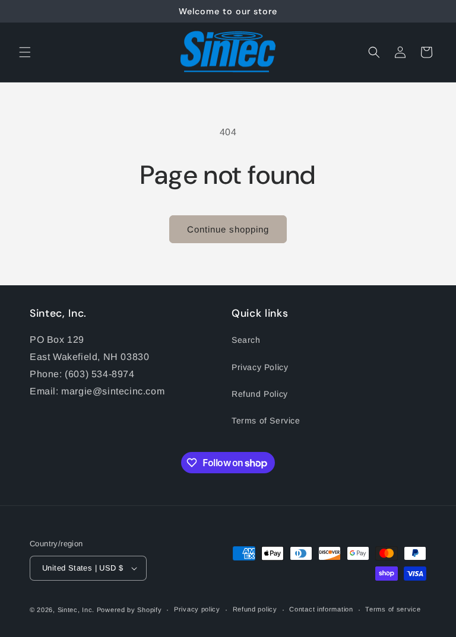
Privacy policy (197, 609)
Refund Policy (260, 394)
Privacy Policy (260, 367)
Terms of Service (266, 420)
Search (246, 340)
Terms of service (392, 609)
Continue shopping (228, 229)
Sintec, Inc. (76, 609)
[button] (25, 52)
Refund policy (255, 609)
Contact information (321, 609)
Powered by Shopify (129, 609)
